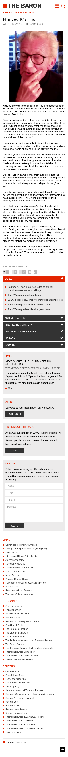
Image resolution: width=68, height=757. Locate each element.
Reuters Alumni (12, 617)
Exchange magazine (15, 679)
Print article (35, 272)
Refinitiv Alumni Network (17, 614)
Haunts (10, 344)
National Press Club (15, 564)
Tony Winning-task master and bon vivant (29, 304)
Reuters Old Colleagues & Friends (22, 621)
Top (62, 749)
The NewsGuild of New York (19, 594)
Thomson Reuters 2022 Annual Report (24, 717)
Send (14, 525)
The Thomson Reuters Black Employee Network (29, 648)
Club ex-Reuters (13, 606)
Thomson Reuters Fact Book (19, 720)
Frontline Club (12, 552)
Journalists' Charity (14, 560)
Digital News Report (15, 675)
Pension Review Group (16, 579)
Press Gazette (12, 586)
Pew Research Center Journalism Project (25, 583)
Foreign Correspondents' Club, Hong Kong (26, 548)
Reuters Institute (13, 705)
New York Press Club (15, 571)
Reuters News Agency (16, 709)
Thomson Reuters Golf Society (20, 652)
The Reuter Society (18, 324)
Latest (9, 278)
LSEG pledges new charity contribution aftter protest (35, 300)
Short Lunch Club (14, 625)
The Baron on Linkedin (16, 633)
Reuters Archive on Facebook (19, 698)
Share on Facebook (7, 272)
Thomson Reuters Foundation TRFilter (24, 728)
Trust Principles (13, 732)
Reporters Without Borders (18, 590)
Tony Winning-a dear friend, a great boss (29, 309)
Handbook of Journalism (17, 683)
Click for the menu (57, 6)
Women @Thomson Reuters (19, 659)
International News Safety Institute (22, 556)
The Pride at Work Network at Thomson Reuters (28, 640)
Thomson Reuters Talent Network (21, 655)
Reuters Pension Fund (16, 713)
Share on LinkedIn (24, 272)
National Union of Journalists (19, 567)
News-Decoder (12, 575)
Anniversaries (15, 317)
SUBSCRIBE (15, 413)
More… (12, 388)
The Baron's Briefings (20, 331)
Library (10, 338)
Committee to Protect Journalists (21, 545)
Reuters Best (11, 702)
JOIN (15, 450)
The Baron (34, 5)
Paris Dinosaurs (13, 610)
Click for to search (63, 6)
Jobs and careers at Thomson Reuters (24, 690)
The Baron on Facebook (17, 629)
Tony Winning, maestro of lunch (24, 295)
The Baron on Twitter (15, 636)
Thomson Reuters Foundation (20, 724)
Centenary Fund (13, 671)
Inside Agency (12, 686)
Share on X (15, 272)
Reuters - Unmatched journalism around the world (30, 694)
